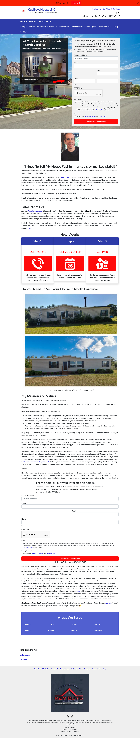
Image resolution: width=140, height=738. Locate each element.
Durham (74, 624)
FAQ (116, 26)
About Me (79, 669)
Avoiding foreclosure (35, 211)
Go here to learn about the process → (35, 462)
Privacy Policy (100, 110)
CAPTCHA (78, 88)
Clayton (51, 624)
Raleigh (27, 624)
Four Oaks (97, 624)
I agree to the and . (91, 116)
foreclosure (65, 177)
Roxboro (51, 630)
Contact (23, 31)
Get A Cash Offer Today (111, 9)
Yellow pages (25, 655)
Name (76, 78)
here (29, 228)
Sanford (74, 630)
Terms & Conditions (90, 116)
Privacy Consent (79, 114)
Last (98, 84)
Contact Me (96, 9)
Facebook (23, 659)
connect (108, 603)
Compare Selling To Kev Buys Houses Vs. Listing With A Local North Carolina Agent (58, 26)
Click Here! (76, 3)
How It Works (45, 21)
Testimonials (105, 26)
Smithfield (98, 630)
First (75, 84)
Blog (104, 669)
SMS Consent (78, 99)
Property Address (81, 55)
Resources (87, 669)
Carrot (82, 735)
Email (99, 70)
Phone (76, 63)
